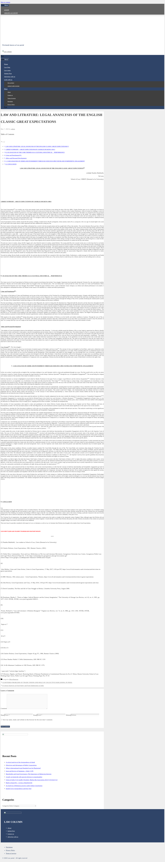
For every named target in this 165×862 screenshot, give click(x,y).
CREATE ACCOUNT (11, 13)
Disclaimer (10, 101)
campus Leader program (13, 86)
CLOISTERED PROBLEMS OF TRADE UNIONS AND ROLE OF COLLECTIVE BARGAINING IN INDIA (37, 682)
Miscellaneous (13, 679)
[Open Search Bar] (2, 56)
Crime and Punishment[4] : (14, 155)
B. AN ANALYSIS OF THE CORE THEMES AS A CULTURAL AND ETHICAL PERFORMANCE (35, 152)
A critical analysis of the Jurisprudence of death (20, 762)
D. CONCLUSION (11, 164)
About (9, 92)
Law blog (7, 67)
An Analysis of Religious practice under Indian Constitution (24, 786)
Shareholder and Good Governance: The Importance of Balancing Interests (28, 774)
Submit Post (8, 73)
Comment (4, 708)
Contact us (10, 95)
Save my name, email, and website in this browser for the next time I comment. (28, 720)
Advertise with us (9, 76)
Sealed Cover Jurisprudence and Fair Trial (18, 788)
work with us (8, 80)
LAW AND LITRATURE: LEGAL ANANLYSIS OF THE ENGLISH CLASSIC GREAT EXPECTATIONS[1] (37, 146)
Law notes (7, 70)
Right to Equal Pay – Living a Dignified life (19, 783)
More (5, 89)
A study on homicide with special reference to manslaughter (24, 777)
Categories (5, 806)
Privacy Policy (11, 104)
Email (35, 715)
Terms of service (12, 98)
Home (6, 64)
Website (68, 715)
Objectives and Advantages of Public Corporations (21, 765)
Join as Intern (11, 83)
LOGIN (6, 10)
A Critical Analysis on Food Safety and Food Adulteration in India (23, 685)
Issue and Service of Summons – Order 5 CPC (20, 771)
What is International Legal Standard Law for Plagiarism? (23, 768)
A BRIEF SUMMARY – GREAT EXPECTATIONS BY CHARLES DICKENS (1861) (30, 149)
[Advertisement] (54, 30)
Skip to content (5, 2)
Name (2, 715)
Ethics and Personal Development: (16, 158)
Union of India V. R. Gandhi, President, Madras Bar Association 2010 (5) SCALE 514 (31, 780)
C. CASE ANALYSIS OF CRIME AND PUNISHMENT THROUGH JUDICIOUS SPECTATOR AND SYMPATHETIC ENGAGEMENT (45, 161)
